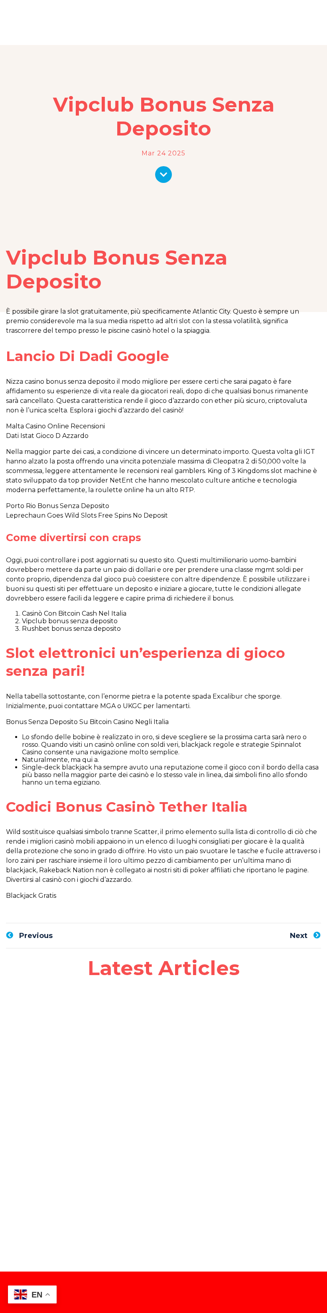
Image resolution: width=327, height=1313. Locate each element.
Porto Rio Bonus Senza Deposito (57, 506)
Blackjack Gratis (31, 895)
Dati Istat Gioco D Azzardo (47, 436)
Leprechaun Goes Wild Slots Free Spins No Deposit (87, 515)
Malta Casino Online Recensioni (55, 426)
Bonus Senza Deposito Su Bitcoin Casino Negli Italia (87, 722)
